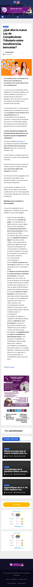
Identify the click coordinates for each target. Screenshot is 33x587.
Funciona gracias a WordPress (11, 573)
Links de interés (21, 583)
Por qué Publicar (11, 583)
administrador (9, 52)
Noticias (5, 26)
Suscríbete (16, 504)
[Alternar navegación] (18, 17)
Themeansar (16, 575)
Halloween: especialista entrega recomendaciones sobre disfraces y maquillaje (21, 418)
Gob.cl (12, 367)
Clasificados (14, 579)
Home (7, 579)
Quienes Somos (23, 579)
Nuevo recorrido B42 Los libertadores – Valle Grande (11, 417)
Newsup (26, 573)
